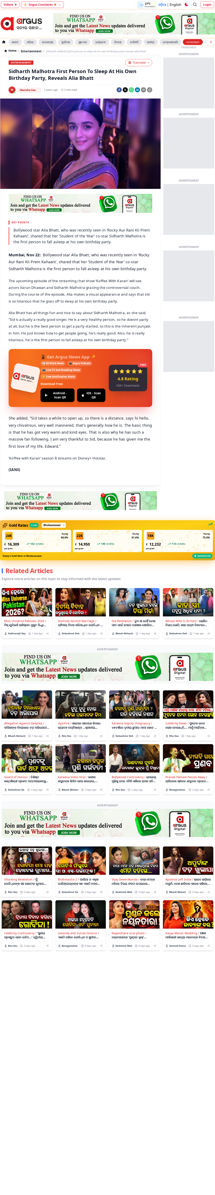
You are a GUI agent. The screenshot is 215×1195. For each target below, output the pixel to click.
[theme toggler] (186, 4)
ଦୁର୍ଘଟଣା (66, 42)
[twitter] (125, 89)
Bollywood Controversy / (129, 777)
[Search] (195, 4)
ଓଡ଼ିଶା (30, 42)
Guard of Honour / (17, 777)
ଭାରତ (15, 42)
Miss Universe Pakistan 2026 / (25, 621)
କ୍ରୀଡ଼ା (151, 42)
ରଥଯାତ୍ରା (47, 42)
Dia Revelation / (123, 621)
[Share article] (47, 633)
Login (207, 5)
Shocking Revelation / (19, 879)
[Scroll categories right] (211, 42)
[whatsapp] (131, 89)
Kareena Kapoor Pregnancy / (132, 723)
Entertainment (31, 51)
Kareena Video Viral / (72, 777)
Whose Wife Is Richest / (181, 621)
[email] (143, 89)
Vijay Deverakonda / (125, 879)
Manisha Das (28, 90)
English (175, 4)
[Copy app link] (149, 89)
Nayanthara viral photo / (129, 933)
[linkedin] (137, 89)
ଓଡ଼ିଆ (162, 4)
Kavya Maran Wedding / (182, 933)
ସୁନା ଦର (83, 42)
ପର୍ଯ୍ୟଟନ (100, 42)
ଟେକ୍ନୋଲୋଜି (170, 42)
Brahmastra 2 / (68, 879)
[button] (36, 541)
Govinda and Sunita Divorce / (78, 933)
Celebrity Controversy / (20, 933)
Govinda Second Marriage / (77, 621)
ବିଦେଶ (118, 42)
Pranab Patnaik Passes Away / (186, 777)
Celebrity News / (177, 723)
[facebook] (119, 89)
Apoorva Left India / (179, 879)
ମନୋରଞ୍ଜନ (192, 42)
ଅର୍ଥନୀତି (134, 42)
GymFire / (64, 723)
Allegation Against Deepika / (24, 723)
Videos (8, 5)
